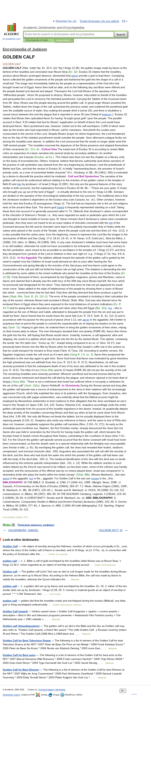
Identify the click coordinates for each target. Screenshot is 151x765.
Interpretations (63, 40)
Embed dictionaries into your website (99, 21)
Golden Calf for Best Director (21, 669)
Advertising (60, 689)
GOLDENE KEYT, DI (110, 530)
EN (123, 21)
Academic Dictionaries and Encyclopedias (54, 28)
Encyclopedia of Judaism (38, 40)
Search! (120, 34)
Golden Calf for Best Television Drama (27, 640)
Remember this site (66, 21)
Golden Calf (10, 546)
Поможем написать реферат (36, 524)
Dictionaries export (11, 695)
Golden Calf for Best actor (19, 655)
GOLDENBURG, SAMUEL (23, 530)
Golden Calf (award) (15, 611)
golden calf (10, 560)
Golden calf (10, 571)
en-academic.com (11, 39)
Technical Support (46, 689)
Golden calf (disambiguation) (21, 625)
